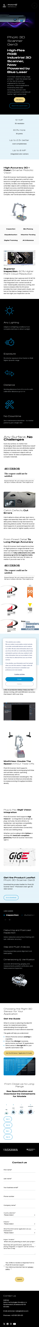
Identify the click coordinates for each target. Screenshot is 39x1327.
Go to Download (11, 897)
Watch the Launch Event (19, 106)
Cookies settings (19, 674)
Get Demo (19, 100)
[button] (34, 5)
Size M (8, 1125)
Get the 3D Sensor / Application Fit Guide (19, 1053)
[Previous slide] (6, 920)
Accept (19, 679)
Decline (19, 684)
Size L (7, 1131)
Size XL (8, 1137)
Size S (8, 1119)
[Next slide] (9, 920)
